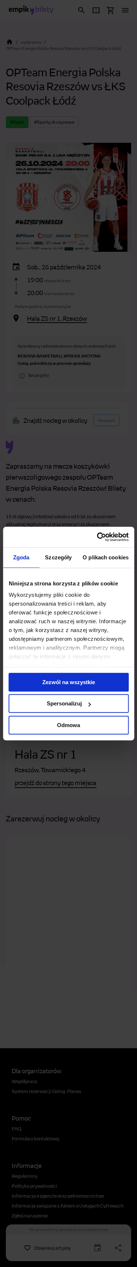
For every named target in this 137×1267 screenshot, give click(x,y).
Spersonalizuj (64, 703)
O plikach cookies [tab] (106, 557)
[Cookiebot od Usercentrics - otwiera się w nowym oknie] (97, 537)
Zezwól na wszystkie (68, 682)
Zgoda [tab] (21, 557)
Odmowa (68, 725)
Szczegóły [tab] (58, 557)
